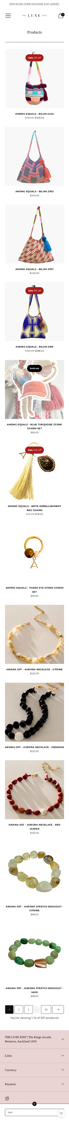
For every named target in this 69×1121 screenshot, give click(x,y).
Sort (10, 1112)
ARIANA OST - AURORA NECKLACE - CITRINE (34, 669)
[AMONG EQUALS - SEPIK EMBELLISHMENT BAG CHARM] (34, 471)
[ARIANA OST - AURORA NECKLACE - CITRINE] (34, 634)
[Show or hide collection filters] (34, 1104)
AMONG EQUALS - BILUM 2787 (34, 269)
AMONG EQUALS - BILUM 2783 (34, 191)
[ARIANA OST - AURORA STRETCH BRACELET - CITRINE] (34, 871)
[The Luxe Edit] (34, 16)
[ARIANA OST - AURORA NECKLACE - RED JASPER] (34, 789)
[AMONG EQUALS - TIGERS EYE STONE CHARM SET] (34, 552)
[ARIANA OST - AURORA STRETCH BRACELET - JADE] (34, 953)
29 (46, 1009)
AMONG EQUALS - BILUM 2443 (34, 113)
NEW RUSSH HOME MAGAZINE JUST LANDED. (35, 4)
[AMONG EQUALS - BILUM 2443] (34, 78)
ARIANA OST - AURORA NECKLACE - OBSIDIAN (34, 747)
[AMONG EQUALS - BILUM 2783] (34, 156)
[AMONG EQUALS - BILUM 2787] (34, 234)
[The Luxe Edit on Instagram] (7, 1099)
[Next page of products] (58, 1009)
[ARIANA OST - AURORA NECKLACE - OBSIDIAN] (34, 712)
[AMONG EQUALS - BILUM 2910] (34, 311)
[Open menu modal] (8, 15)
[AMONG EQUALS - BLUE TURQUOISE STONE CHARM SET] (34, 389)
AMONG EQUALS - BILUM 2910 (34, 346)
